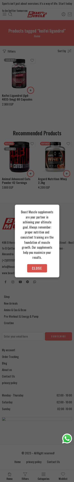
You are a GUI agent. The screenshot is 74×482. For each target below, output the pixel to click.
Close (37, 268)
